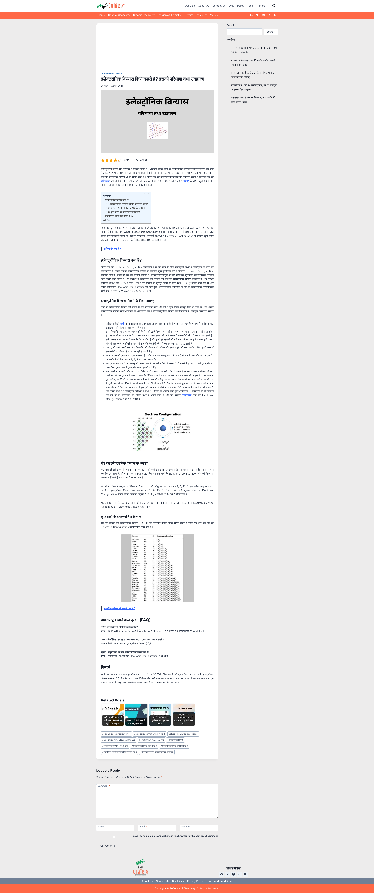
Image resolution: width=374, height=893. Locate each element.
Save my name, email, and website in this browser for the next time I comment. (175, 835)
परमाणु (186, 180)
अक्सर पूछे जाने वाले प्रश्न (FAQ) (120, 215)
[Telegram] (269, 15)
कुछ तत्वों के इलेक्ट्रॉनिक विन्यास (125, 212)
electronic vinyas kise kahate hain (118, 740)
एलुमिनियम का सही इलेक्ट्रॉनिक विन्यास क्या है (119, 752)
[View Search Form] (274, 6)
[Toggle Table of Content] (145, 195)
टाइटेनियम (186, 395)
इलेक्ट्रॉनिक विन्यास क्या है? (117, 200)
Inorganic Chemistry (169, 15)
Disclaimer (178, 881)
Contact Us (219, 5)
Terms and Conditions (219, 881)
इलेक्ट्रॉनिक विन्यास (175, 740)
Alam (106, 86)
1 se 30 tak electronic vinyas (116, 734)
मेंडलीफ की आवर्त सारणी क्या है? (119, 608)
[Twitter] (257, 15)
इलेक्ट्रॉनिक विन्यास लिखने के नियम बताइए (129, 204)
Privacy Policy (195, 881)
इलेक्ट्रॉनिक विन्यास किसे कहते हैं (144, 746)
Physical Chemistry (195, 15)
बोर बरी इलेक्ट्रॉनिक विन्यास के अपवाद (128, 207)
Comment (103, 785)
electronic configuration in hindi (149, 734)
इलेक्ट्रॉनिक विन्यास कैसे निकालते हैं (174, 746)
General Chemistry (119, 15)
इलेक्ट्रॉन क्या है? (112, 248)
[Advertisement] (157, 49)
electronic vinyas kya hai (151, 740)
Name (101, 826)
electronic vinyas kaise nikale (183, 734)
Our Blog (190, 5)
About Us (203, 5)
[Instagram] (263, 15)
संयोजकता (105, 180)
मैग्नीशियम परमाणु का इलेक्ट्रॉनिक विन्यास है (156, 752)
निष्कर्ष (108, 219)
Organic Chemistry (144, 15)
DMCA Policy (236, 5)
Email (143, 826)
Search (231, 25)
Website (185, 826)
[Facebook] (251, 15)
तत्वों (122, 323)
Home (101, 15)
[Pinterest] (275, 15)
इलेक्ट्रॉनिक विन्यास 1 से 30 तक (115, 746)
